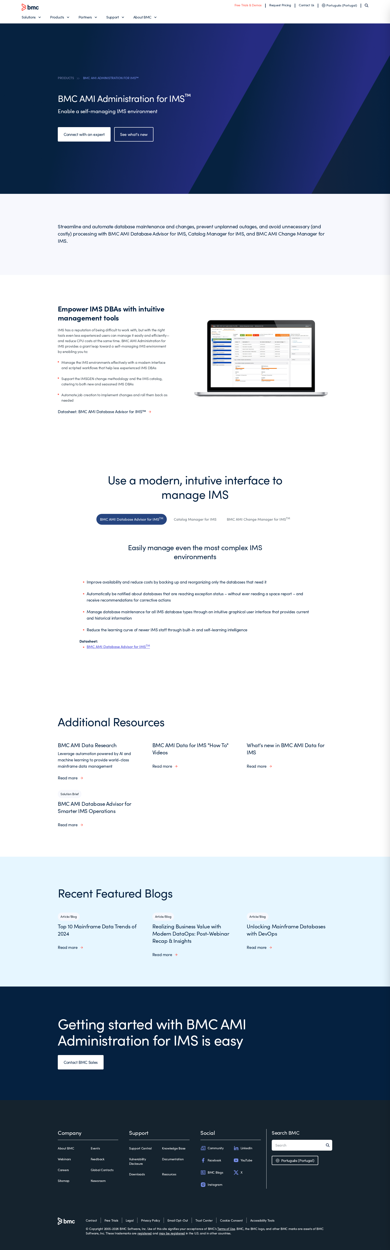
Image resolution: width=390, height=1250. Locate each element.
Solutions (29, 17)
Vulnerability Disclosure (137, 1161)
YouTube (246, 1160)
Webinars (64, 1159)
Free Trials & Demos (248, 5)
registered (144, 1233)
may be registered (172, 1233)
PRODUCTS (66, 78)
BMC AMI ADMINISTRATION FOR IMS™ (111, 78)
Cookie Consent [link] (231, 1220)
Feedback (97, 1159)
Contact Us (306, 5)
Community (215, 1148)
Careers (63, 1170)
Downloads (137, 1174)
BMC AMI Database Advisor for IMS (131, 519)
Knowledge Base (174, 1148)
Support (112, 17)
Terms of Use (226, 1229)
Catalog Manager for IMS (195, 519)
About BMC (142, 17)
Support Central (140, 1148)
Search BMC (285, 1132)
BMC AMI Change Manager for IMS (258, 519)
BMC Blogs (215, 1172)
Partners (85, 17)
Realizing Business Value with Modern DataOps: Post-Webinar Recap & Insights (190, 933)
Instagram (215, 1184)
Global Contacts (102, 1170)
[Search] (366, 5)
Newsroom (98, 1181)
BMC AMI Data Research (87, 745)
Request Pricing (280, 5)
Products (57, 17)
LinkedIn (246, 1148)
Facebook (214, 1160)
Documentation (172, 1159)
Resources (169, 1174)
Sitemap (64, 1181)
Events (95, 1148)
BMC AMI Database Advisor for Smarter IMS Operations (94, 807)
